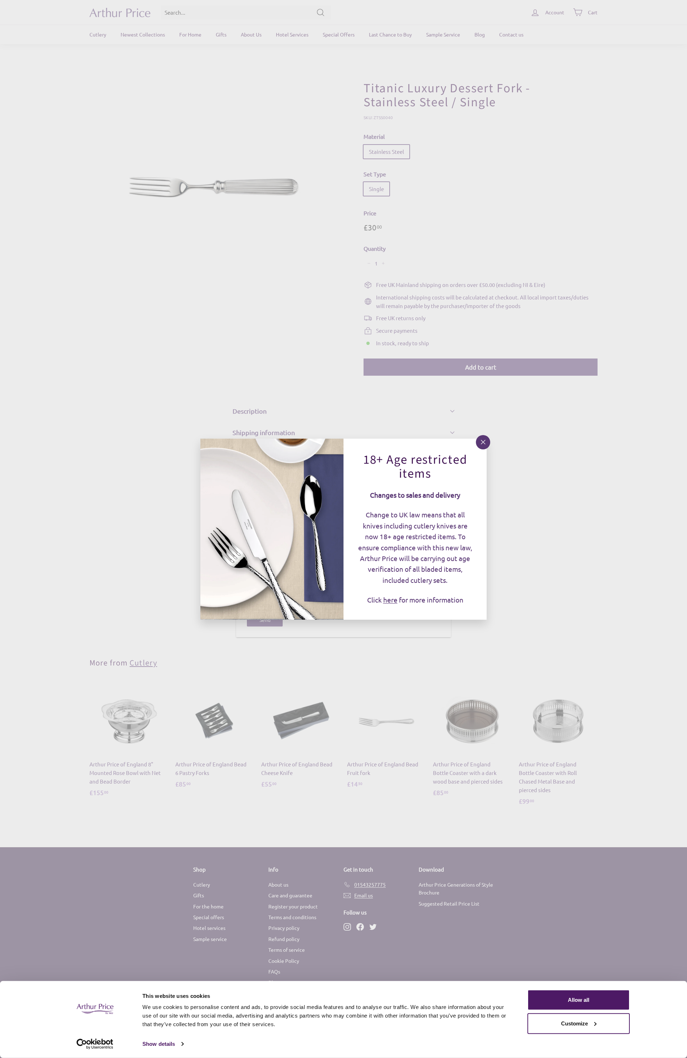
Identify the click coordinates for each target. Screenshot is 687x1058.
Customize (574, 1023)
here (390, 599)
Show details (158, 1044)
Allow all (578, 1000)
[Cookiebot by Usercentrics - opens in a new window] (95, 1044)
